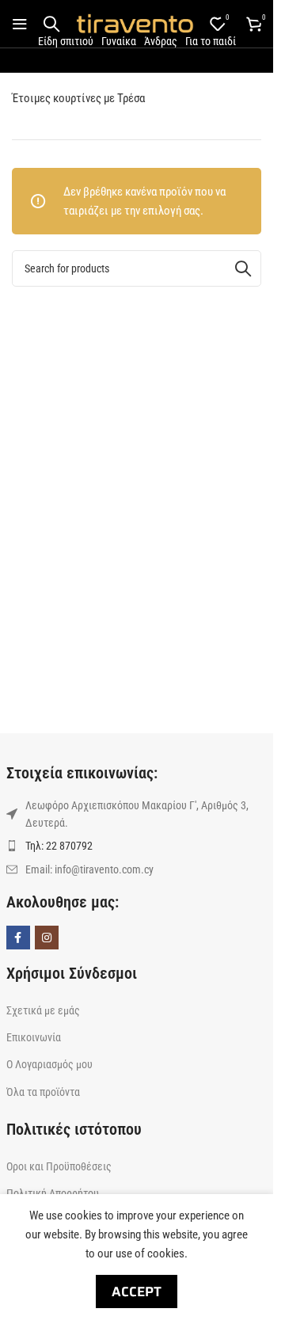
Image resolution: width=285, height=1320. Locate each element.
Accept (137, 1291)
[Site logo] (134, 23)
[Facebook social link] (18, 937)
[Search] (51, 24)
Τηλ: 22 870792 (59, 845)
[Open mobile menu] (20, 24)
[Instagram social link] (47, 937)
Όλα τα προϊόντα (43, 1092)
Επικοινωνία (33, 1037)
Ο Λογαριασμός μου (49, 1064)
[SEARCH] (243, 268)
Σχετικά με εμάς (43, 1010)
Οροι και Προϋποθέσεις (59, 1166)
